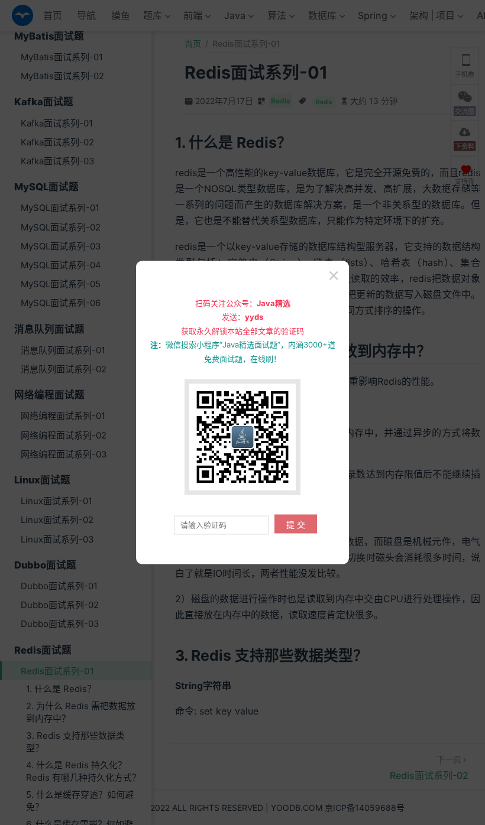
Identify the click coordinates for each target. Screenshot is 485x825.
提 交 (295, 524)
